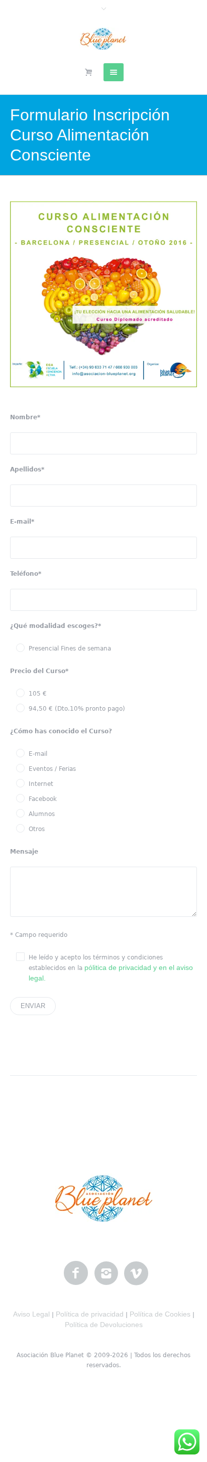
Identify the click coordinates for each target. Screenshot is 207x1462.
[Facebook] (75, 1273)
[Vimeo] (136, 1273)
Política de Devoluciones (104, 1325)
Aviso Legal (31, 1314)
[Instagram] (106, 1273)
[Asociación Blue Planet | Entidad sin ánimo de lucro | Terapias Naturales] (104, 39)
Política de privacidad (90, 1314)
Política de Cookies (160, 1314)
